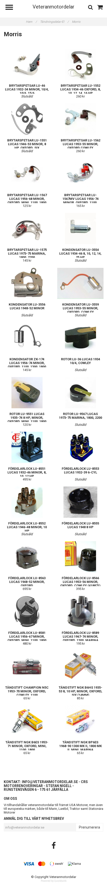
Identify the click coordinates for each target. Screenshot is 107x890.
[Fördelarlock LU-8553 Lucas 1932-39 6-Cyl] (80, 447)
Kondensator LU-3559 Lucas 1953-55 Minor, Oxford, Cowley (80, 308)
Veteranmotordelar (53, 7)
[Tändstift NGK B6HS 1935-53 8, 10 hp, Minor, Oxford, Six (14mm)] (80, 666)
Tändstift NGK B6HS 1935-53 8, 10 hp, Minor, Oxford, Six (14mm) (80, 691)
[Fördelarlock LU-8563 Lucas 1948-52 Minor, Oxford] (27, 556)
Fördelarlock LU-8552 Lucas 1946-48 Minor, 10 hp (27, 527)
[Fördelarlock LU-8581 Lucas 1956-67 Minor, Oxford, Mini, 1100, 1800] (27, 611)
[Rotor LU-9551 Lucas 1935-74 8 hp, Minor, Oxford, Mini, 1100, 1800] (27, 392)
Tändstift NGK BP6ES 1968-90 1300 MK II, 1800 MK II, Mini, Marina (80, 746)
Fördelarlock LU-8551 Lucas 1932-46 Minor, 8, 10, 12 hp (27, 472)
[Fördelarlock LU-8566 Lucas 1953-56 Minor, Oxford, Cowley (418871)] (80, 556)
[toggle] (11, 7)
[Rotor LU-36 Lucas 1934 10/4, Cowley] (80, 338)
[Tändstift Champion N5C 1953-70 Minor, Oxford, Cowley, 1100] (27, 666)
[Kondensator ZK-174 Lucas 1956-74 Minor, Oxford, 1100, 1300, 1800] (27, 338)
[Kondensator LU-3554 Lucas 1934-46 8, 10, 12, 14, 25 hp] (80, 228)
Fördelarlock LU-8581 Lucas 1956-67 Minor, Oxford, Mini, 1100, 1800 (26, 636)
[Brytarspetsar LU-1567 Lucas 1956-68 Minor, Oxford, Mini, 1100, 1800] (27, 173)
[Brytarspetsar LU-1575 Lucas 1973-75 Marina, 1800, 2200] (27, 228)
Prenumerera (89, 827)
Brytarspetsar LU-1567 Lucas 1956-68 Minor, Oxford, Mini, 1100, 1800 (27, 198)
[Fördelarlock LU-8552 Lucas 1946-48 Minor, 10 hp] (27, 502)
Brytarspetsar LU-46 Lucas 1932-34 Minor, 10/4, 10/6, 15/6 (27, 89)
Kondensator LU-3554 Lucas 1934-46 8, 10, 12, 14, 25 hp (80, 253)
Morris (76, 21)
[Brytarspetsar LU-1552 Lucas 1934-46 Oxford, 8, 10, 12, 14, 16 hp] (80, 64)
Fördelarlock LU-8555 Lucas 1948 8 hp (80, 525)
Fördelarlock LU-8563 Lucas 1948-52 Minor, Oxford (27, 581)
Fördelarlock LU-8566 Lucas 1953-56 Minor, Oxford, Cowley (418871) (80, 581)
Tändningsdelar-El (54, 21)
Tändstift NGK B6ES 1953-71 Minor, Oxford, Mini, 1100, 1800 (26, 746)
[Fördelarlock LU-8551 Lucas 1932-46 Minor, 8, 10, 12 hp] (27, 447)
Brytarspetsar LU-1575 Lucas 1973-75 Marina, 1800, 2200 (27, 253)
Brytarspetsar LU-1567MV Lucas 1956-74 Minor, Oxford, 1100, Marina (80, 200)
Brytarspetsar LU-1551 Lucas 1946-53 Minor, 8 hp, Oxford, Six (27, 144)
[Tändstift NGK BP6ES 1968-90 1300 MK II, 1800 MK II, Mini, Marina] (80, 721)
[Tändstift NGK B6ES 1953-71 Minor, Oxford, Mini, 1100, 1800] (27, 721)
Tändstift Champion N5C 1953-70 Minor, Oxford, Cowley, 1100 (27, 691)
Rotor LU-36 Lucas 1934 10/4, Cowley (80, 361)
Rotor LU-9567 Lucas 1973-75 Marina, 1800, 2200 (80, 416)
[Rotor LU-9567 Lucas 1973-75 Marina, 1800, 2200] (80, 392)
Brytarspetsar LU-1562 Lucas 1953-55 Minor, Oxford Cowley (80, 144)
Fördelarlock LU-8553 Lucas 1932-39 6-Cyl (80, 470)
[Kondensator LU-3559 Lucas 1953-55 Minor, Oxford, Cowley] (80, 283)
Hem (31, 21)
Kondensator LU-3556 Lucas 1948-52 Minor (27, 306)
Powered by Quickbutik (53, 881)
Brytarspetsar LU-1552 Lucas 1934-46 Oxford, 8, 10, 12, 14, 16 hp (80, 89)
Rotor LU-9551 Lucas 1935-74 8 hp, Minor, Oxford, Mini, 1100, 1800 (26, 417)
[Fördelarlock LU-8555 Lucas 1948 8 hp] (80, 502)
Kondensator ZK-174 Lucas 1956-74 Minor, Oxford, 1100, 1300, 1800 (27, 363)
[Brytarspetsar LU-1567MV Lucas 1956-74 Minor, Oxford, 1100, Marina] (80, 173)
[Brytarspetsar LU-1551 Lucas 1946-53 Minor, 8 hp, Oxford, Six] (27, 119)
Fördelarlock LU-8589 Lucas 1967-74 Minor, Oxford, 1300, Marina (80, 636)
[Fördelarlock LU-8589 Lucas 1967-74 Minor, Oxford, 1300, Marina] (80, 611)
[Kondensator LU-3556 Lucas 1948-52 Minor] (27, 283)
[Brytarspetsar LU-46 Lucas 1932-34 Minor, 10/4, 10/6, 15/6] (27, 64)
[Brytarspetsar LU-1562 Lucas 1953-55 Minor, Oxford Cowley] (80, 119)
